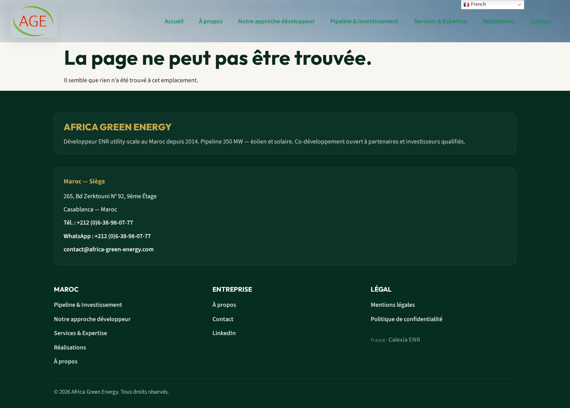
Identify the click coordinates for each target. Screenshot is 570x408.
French (478, 4)
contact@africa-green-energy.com (109, 249)
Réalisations (499, 21)
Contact (540, 21)
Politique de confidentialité (406, 319)
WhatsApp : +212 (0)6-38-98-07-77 (107, 236)
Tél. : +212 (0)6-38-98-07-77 (98, 222)
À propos (211, 21)
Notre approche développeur (276, 21)
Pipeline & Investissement (364, 21)
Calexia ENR (404, 339)
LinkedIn (224, 333)
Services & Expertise (440, 21)
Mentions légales (393, 305)
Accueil (173, 21)
